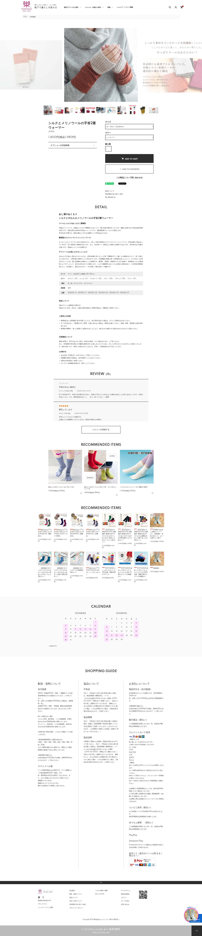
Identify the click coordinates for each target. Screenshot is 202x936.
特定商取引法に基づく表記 (114, 194)
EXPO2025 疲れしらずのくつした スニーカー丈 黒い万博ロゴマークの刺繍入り (125, 572)
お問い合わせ (125, 904)
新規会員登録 (125, 894)
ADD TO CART (131, 158)
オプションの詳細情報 (59, 145)
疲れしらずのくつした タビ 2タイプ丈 (61, 487)
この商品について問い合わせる (129, 178)
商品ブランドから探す (71, 7)
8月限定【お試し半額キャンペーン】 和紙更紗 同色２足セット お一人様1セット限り (156, 534)
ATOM (101, 894)
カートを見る (125, 901)
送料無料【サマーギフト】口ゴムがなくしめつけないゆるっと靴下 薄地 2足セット (61, 572)
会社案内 (72, 890)
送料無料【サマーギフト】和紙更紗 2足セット (76, 570)
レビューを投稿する (101, 430)
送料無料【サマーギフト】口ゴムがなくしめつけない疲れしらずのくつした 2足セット (44, 572)
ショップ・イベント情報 (125, 7)
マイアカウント (126, 890)
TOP (25, 17)
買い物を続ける (110, 197)
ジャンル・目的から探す (93, 7)
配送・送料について (75, 894)
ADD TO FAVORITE (130, 169)
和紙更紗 (156, 568)
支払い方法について (75, 901)
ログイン (123, 897)
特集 (109, 7)
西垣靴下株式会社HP (44, 900)
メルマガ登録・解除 (101, 890)
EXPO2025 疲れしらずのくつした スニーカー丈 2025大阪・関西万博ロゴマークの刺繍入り (141, 572)
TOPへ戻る (101, 882)
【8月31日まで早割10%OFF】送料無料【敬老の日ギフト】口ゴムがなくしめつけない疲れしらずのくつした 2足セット (109, 536)
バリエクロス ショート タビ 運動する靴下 (134, 487)
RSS (96, 894)
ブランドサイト (42, 904)
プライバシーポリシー (76, 908)
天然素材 (33, 17)
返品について (109, 191)
